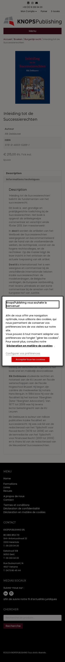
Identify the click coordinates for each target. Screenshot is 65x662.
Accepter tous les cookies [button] (30, 359)
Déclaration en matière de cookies (30, 346)
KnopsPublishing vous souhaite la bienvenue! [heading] (26, 304)
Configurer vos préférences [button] (23, 353)
